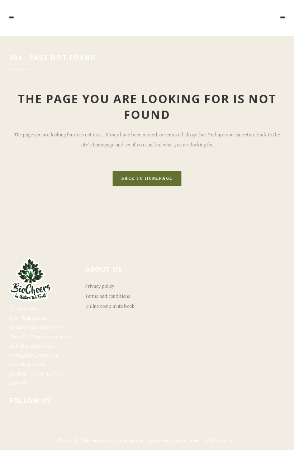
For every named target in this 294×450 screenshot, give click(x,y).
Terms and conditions (107, 296)
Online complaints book (109, 306)
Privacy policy (99, 286)
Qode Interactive (95, 440)
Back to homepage (147, 178)
